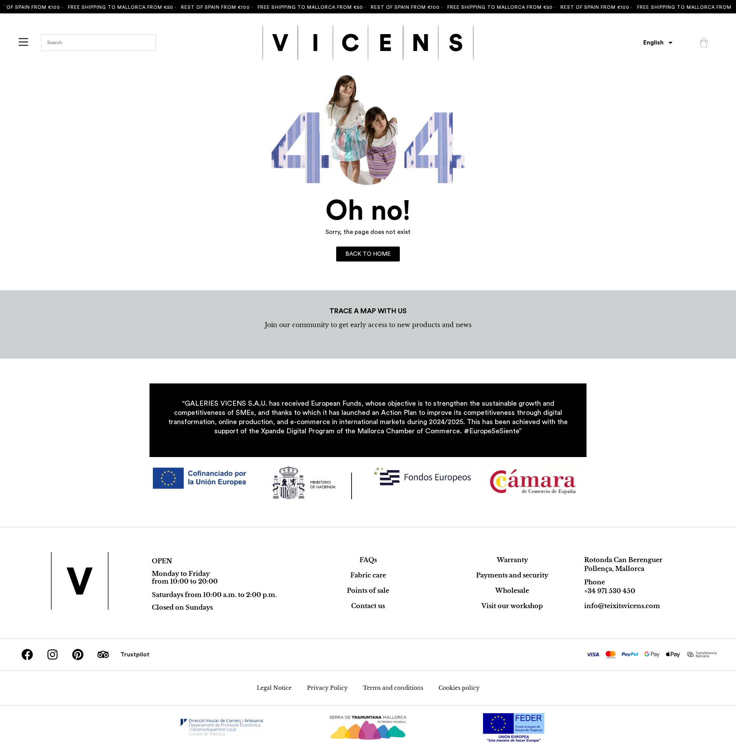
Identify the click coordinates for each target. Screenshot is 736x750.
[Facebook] (27, 654)
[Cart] (704, 42)
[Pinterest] (78, 654)
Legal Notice (274, 687)
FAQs (368, 560)
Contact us (368, 606)
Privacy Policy (327, 687)
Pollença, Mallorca (614, 568)
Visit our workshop (512, 606)
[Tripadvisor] (103, 654)
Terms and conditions (393, 687)
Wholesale (512, 590)
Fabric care (368, 575)
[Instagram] (52, 654)
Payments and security (512, 575)
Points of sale (368, 590)
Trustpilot (135, 654)
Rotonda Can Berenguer (623, 560)
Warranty (512, 560)
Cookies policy (459, 687)
